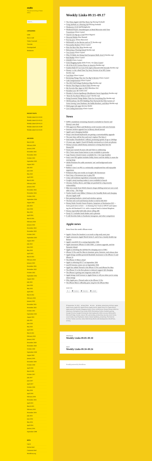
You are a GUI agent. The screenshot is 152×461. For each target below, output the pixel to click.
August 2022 (30, 279)
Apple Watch (112, 307)
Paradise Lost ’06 (72, 91)
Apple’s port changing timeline (77, 132)
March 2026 (30, 142)
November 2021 (32, 307)
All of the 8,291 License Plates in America (81, 65)
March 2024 (30, 218)
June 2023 (30, 247)
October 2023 (31, 234)
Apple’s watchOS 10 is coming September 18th (82, 242)
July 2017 (30, 377)
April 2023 (30, 253)
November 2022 (32, 269)
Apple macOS (93, 307)
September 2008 (32, 432)
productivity (99, 315)
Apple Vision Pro (103, 307)
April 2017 (30, 384)
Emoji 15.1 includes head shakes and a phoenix (83, 213)
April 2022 (30, 292)
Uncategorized (31, 47)
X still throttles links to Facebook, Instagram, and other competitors (90, 216)
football (106, 311)
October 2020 (31, 349)
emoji (85, 311)
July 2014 (30, 416)
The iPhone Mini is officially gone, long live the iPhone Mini (87, 283)
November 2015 (32, 400)
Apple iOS (77, 307)
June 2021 (30, 323)
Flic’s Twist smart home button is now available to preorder (87, 152)
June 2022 (30, 285)
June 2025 (30, 171)
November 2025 (32, 155)
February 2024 (31, 222)
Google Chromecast (82, 313)
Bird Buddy (70, 58)
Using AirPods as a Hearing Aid (77, 24)
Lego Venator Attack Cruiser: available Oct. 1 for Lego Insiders (88, 155)
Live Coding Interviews (74, 108)
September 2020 (32, 352)
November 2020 (32, 346)
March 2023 (30, 257)
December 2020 (31, 342)
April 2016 (30, 393)
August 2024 (30, 202)
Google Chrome (71, 313)
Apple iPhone (85, 307)
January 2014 (31, 428)
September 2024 (32, 199)
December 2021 (31, 304)
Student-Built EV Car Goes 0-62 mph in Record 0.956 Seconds (88, 68)
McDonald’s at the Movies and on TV (79, 42)
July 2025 (30, 167)
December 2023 (31, 228)
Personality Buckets (73, 45)
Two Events (70, 52)
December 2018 (31, 362)
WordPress (111, 319)
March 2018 (30, 371)
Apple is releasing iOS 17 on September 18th (82, 262)
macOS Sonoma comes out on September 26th (82, 265)
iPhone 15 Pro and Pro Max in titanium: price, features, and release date (92, 252)
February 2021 (31, 336)
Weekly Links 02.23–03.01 (34, 117)
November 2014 (32, 412)
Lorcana (105, 313)
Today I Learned (32, 41)
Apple (116, 305)
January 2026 (31, 148)
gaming (111, 311)
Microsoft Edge (70, 315)
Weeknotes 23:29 (72, 27)
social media (70, 317)
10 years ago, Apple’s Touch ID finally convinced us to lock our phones (91, 142)
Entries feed (30, 447)
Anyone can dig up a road (75, 35)
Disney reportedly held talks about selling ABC (83, 211)
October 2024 (31, 196)
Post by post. (70, 40)
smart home (112, 315)
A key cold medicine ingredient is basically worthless (85, 178)
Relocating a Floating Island (76, 50)
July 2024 (30, 206)
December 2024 (31, 190)
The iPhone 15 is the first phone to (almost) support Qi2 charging (89, 270)
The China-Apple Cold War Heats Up (79, 22)
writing (68, 321)
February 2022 (31, 298)
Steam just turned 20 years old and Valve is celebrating (86, 150)
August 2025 (30, 164)
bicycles (78, 309)
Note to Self (30, 38)
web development (102, 319)
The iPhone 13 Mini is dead (76, 260)
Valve (83, 319)
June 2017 (30, 381)
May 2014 (30, 422)
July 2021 (30, 320)
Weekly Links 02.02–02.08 (34, 127)
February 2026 (31, 145)
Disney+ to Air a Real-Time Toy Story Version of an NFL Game (88, 70)
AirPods (111, 305)
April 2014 (30, 425)
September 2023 (32, 237)
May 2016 (30, 390)
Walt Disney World (90, 319)
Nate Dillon (85, 305)
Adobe (99, 305)
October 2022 (31, 272)
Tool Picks (69, 75)
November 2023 (32, 231)
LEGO (100, 313)
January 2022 (31, 301)
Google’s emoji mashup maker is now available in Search (86, 180)
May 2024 (30, 212)
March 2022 (30, 295)
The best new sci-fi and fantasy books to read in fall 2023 (86, 201)
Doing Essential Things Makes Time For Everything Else (86, 98)
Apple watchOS (70, 309)
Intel (90, 313)
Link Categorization (73, 80)
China (93, 309)
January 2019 (31, 358)
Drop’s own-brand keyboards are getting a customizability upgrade (90, 134)
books (89, 309)
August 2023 (30, 241)
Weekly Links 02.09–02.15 (34, 123)
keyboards (95, 313)
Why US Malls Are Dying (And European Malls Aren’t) (85, 55)
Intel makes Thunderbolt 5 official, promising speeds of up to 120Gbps (91, 140)
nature (83, 315)
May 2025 (30, 174)
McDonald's (112, 313)
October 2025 (31, 158)
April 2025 (30, 177)
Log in (29, 444)
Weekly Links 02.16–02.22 (34, 120)
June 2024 (30, 209)
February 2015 (31, 409)
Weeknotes (30, 50)
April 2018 (30, 368)
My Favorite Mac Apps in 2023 (77, 88)
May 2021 (30, 327)
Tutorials (29, 44)
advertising (105, 305)
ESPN (89, 311)
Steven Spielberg (94, 317)
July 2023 (30, 244)
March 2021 (30, 333)
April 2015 (30, 403)
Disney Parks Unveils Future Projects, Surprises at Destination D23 (90, 203)
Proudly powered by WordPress (76, 364)
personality (91, 315)
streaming (103, 317)
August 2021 (30, 317)
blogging (84, 309)
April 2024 (30, 215)
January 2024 (31, 225)
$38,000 (69, 60)
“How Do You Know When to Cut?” (78, 96)
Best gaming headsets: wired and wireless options (84, 198)
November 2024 (32, 193)
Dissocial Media (72, 37)
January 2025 (31, 187)
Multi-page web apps (73, 106)
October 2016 (31, 387)
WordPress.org (31, 453)
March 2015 (30, 406)
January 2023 (31, 263)
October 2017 (31, 374)
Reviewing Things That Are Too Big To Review (82, 78)
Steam (87, 317)
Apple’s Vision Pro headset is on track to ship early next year (88, 234)
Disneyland (76, 311)
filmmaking (95, 311)
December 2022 (31, 266)
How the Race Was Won (74, 47)
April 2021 (30, 330)
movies (78, 315)
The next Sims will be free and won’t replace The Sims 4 (86, 137)
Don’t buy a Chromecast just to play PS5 (80, 175)
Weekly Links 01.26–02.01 (34, 130)
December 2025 (31, 152)
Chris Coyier (98, 63)
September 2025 (32, 161)
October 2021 (31, 311)
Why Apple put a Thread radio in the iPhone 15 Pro (84, 280)
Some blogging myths (73, 63)
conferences (99, 309)
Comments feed (31, 450)
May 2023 (30, 250)
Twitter (73, 319)
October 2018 (31, 365)
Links (28, 35)
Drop (81, 311)
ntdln (30, 7)
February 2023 (31, 260)
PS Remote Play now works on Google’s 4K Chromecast (85, 173)
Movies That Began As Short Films (78, 86)
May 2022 (30, 288)
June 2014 (30, 419)
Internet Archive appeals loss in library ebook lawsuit (85, 129)
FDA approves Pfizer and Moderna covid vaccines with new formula (90, 127)
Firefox (101, 311)
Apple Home (70, 307)
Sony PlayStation (79, 317)
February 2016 (31, 397)
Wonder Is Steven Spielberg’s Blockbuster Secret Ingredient (87, 93)
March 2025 (30, 180)
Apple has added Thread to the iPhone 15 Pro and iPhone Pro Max (90, 267)
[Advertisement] (37, 82)
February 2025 (31, 183)
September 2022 (32, 276)
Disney (106, 309)
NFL (87, 315)
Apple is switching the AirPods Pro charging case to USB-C (86, 250)
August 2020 (30, 355)
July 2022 (30, 282)
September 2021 (32, 314)
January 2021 (31, 339)
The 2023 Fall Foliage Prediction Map (79, 83)
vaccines (78, 319)
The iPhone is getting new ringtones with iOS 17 (83, 273)
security (105, 315)
